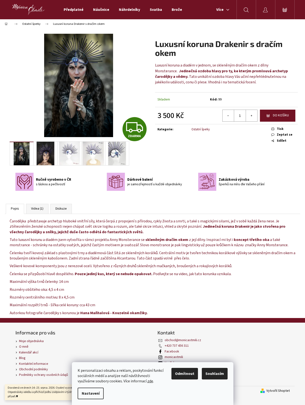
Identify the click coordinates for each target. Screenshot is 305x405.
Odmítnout (184, 373)
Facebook (172, 351)
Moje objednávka (31, 341)
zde (150, 381)
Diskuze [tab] (61, 208)
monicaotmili (174, 357)
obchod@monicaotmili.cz (183, 340)
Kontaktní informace (33, 363)
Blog (22, 358)
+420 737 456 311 (177, 345)
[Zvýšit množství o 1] (251, 115)
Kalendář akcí (28, 352)
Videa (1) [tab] (37, 208)
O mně (23, 346)
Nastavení (91, 393)
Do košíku (281, 115)
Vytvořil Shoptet (278, 391)
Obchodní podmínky (33, 369)
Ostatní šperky (200, 129)
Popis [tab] (15, 208)
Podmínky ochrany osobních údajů (43, 374)
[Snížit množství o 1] (228, 115)
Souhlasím (214, 373)
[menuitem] (73, 9)
